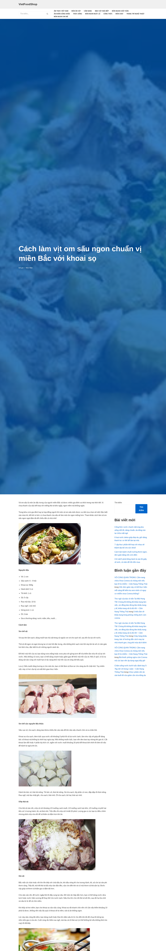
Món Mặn (29, 268)
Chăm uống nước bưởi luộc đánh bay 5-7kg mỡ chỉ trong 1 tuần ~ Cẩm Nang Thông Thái (131, 669)
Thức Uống (77, 14)
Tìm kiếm (118, 503)
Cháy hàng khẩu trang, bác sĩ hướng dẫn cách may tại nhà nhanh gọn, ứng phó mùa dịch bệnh (131, 639)
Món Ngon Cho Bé (61, 16)
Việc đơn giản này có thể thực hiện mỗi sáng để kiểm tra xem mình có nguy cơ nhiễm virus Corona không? (131, 590)
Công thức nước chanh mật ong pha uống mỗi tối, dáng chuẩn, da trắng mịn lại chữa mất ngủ (130, 530)
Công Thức (107, 14)
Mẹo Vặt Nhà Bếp (102, 11)
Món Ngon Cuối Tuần (120, 11)
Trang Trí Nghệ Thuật (135, 14)
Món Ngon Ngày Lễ (92, 14)
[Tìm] (47, 13)
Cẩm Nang (88, 11)
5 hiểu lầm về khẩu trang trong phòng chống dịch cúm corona (130, 615)
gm (22, 268)
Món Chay (119, 14)
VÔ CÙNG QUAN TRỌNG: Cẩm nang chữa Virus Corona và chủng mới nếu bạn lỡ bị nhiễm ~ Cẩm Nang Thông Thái (131, 580)
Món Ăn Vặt (76, 11)
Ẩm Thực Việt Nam (61, 11)
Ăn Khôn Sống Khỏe (62, 14)
